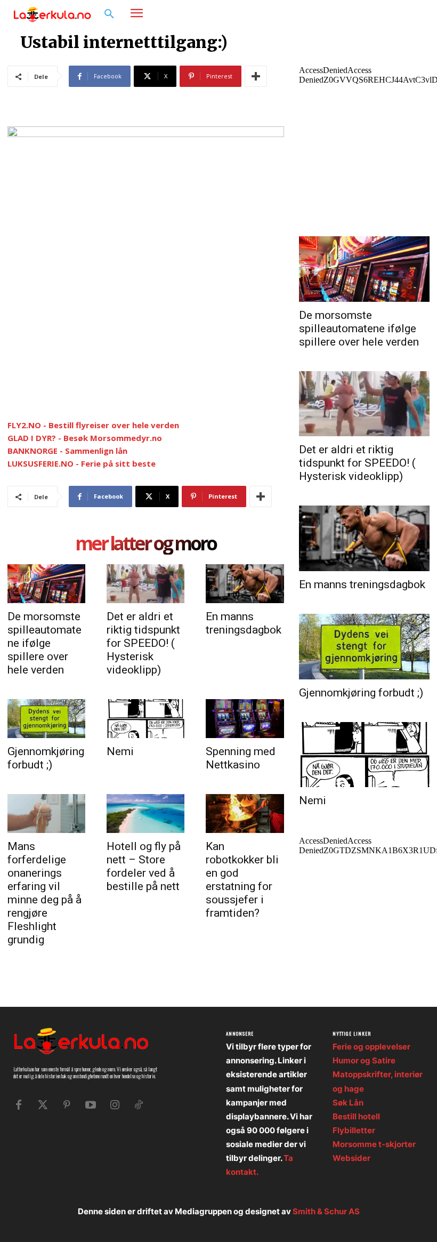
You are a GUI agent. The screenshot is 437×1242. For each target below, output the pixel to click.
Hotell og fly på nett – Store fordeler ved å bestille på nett (144, 866)
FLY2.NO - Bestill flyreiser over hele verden (93, 425)
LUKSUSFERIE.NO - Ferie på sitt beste (81, 463)
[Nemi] (145, 718)
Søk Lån (348, 1102)
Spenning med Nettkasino (241, 758)
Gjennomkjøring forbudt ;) (45, 758)
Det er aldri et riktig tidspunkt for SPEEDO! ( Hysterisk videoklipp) (143, 643)
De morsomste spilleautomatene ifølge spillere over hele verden (44, 643)
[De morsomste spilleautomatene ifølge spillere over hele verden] (46, 583)
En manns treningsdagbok (243, 623)
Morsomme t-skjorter (374, 1144)
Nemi (120, 751)
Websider (351, 1158)
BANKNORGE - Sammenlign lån (67, 450)
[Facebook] (381, 13)
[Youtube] (90, 1105)
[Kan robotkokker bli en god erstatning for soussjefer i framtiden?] (245, 813)
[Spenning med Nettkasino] (245, 718)
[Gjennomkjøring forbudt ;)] (46, 718)
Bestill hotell (356, 1116)
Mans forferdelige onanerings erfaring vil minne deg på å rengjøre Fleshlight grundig (44, 893)
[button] (109, 14)
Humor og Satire (364, 1060)
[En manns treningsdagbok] (245, 583)
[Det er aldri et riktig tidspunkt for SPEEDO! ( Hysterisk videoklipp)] (145, 583)
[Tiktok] (138, 1105)
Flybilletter (354, 1130)
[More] (256, 76)
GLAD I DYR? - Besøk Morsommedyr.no (84, 437)
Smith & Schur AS (326, 1211)
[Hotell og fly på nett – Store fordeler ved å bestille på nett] (145, 813)
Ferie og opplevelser (371, 1046)
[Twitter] (42, 1105)
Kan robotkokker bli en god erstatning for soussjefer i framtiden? (242, 879)
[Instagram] (397, 13)
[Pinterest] (66, 1105)
